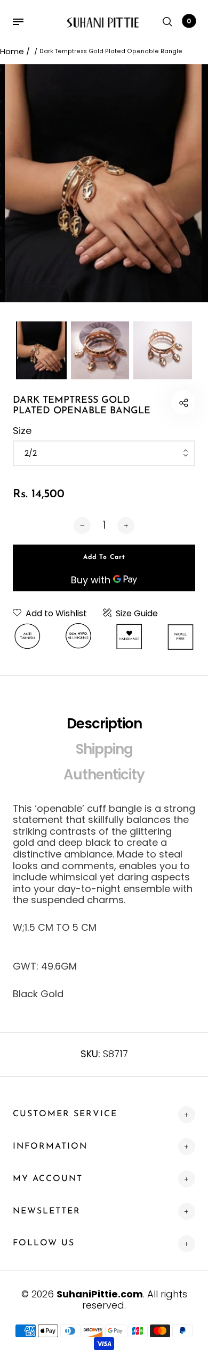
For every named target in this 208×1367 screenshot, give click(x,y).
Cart (189, 21)
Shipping (104, 749)
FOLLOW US (44, 1243)
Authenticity (104, 774)
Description (104, 723)
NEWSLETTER (47, 1211)
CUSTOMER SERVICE (65, 1114)
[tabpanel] (104, 183)
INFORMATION (50, 1146)
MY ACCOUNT (48, 1179)
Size (22, 431)
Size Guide (137, 613)
